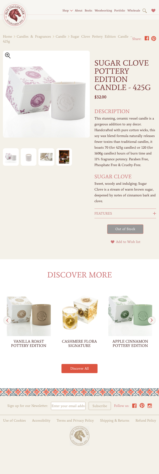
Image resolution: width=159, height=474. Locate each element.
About (78, 10)
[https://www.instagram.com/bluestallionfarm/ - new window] (150, 407)
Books (88, 10)
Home (7, 36)
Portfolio (119, 10)
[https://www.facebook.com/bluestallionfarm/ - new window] (134, 407)
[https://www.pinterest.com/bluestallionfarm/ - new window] (142, 407)
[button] (65, 10)
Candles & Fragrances (34, 36)
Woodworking (103, 10)
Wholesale (133, 10)
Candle (61, 36)
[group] (29, 320)
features (103, 213)
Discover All (79, 368)
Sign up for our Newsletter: (27, 406)
